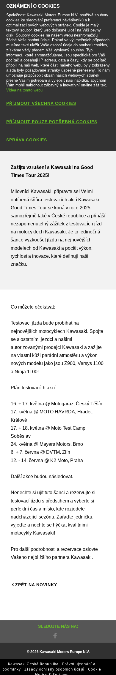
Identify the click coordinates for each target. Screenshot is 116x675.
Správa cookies (26, 139)
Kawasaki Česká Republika (33, 663)
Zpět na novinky (36, 584)
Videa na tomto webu (24, 90)
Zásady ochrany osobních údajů (54, 669)
